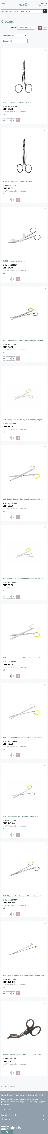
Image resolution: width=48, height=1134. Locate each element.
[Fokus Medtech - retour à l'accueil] (24, 4)
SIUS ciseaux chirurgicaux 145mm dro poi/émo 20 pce (23, 658)
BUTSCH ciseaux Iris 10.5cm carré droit (17, 181)
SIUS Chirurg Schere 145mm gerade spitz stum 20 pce (23, 499)
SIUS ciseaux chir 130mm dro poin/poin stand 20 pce (23, 578)
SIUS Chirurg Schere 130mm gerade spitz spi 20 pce (22, 420)
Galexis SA (7, 1110)
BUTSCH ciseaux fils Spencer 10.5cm (17, 102)
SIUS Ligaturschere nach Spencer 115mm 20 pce (21, 816)
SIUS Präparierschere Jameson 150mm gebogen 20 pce (24, 896)
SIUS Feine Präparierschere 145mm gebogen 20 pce (22, 737)
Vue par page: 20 (25, 27)
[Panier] (40, 5)
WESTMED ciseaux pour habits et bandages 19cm (22, 1055)
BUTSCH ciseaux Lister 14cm (14, 261)
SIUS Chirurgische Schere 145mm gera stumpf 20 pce (23, 340)
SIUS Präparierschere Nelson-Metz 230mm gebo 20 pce (23, 975)
